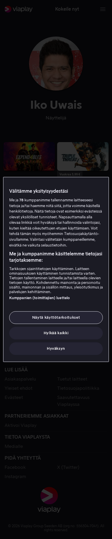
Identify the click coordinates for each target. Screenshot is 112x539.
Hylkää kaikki (56, 333)
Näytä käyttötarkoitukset (56, 317)
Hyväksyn (56, 349)
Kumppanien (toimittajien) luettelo (39, 298)
